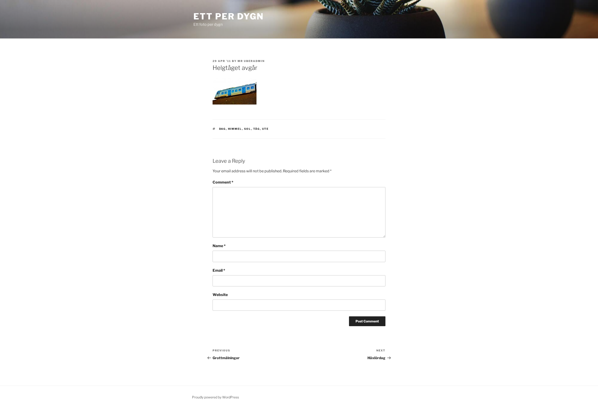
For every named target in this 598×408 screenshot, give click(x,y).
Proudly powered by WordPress (215, 397)
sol (247, 128)
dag (222, 128)
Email (219, 270)
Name (219, 246)
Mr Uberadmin (251, 61)
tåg (256, 128)
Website (220, 294)
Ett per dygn (228, 16)
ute (265, 128)
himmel (235, 128)
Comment (223, 182)
